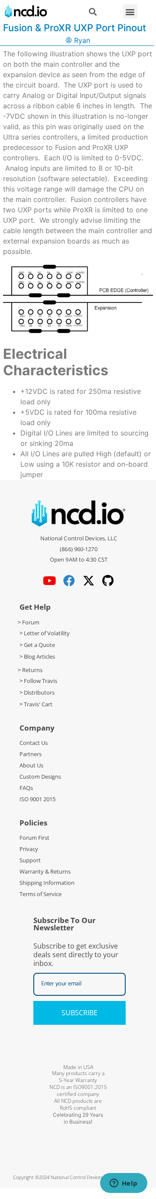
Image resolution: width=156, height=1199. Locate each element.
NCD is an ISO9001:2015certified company (78, 1090)
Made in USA (78, 1067)
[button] (130, 11)
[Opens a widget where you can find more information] (123, 1184)
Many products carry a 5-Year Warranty (78, 1076)
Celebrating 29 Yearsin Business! (78, 1118)
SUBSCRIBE (80, 1012)
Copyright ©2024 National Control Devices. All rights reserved (78, 1177)
